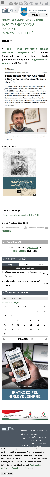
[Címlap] (11, 10)
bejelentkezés (19, 251)
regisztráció (32, 247)
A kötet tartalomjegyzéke (23, 215)
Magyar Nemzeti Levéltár (13, 20)
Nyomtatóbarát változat (12, 228)
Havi (40, 264)
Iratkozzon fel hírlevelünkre (11, 3)
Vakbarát (31, 3)
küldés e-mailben (36, 228)
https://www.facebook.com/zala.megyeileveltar (16, 3)
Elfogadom (7, 473)
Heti (26, 264)
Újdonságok (39, 20)
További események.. (11, 302)
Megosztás (7, 231)
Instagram (21, 3)
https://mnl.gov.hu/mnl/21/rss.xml (26, 3)
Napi (10, 264)
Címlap (29, 20)
